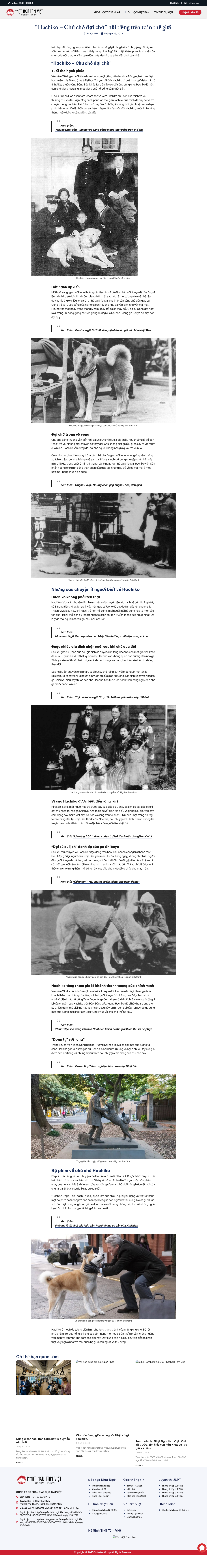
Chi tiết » (20, 1463)
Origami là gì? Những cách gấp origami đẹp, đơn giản (108, 485)
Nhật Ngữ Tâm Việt (113, 51)
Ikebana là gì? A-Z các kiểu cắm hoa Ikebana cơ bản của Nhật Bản (96, 1225)
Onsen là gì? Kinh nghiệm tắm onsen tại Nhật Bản (106, 1066)
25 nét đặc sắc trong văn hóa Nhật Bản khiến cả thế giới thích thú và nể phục (103, 1029)
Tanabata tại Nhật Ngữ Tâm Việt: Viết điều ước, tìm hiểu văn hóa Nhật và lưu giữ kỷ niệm (161, 1444)
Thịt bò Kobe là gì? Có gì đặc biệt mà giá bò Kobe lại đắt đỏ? (112, 697)
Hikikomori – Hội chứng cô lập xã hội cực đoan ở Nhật (106, 881)
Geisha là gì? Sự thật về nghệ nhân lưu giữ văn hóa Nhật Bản (113, 330)
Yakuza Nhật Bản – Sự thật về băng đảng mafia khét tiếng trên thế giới (99, 129)
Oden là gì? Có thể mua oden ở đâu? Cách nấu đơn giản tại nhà (112, 836)
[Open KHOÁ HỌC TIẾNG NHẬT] (122, 12)
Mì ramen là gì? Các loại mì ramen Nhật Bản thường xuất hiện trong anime (101, 636)
